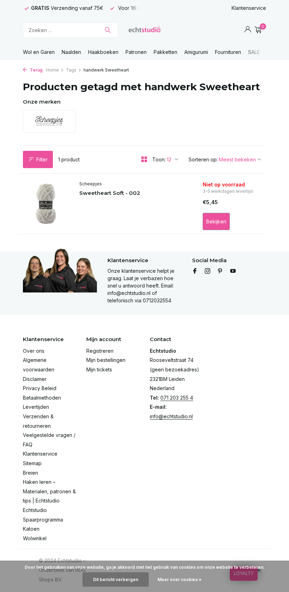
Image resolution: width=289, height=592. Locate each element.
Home (52, 70)
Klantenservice (249, 8)
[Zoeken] (108, 29)
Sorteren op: (203, 159)
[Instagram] (207, 271)
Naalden (71, 52)
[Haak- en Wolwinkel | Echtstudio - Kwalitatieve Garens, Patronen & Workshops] (144, 30)
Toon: (159, 159)
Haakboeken (103, 52)
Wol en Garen (39, 52)
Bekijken (216, 221)
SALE (254, 52)
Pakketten (165, 52)
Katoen (31, 529)
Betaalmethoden (42, 398)
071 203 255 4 (176, 398)
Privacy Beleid (39, 388)
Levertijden (36, 407)
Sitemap (32, 463)
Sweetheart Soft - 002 (109, 193)
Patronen (136, 52)
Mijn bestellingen (105, 360)
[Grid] (144, 159)
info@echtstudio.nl (171, 416)
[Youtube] (233, 271)
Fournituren (228, 52)
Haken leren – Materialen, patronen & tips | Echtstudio (49, 491)
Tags (71, 70)
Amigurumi (196, 52)
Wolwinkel (35, 538)
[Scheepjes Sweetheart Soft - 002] (46, 204)
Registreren (99, 351)
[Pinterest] (220, 271)
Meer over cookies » (180, 579)
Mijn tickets (99, 369)
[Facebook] (195, 271)
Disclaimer (35, 379)
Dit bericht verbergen (115, 579)
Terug (36, 70)
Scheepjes (90, 183)
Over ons (33, 351)
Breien (30, 473)
